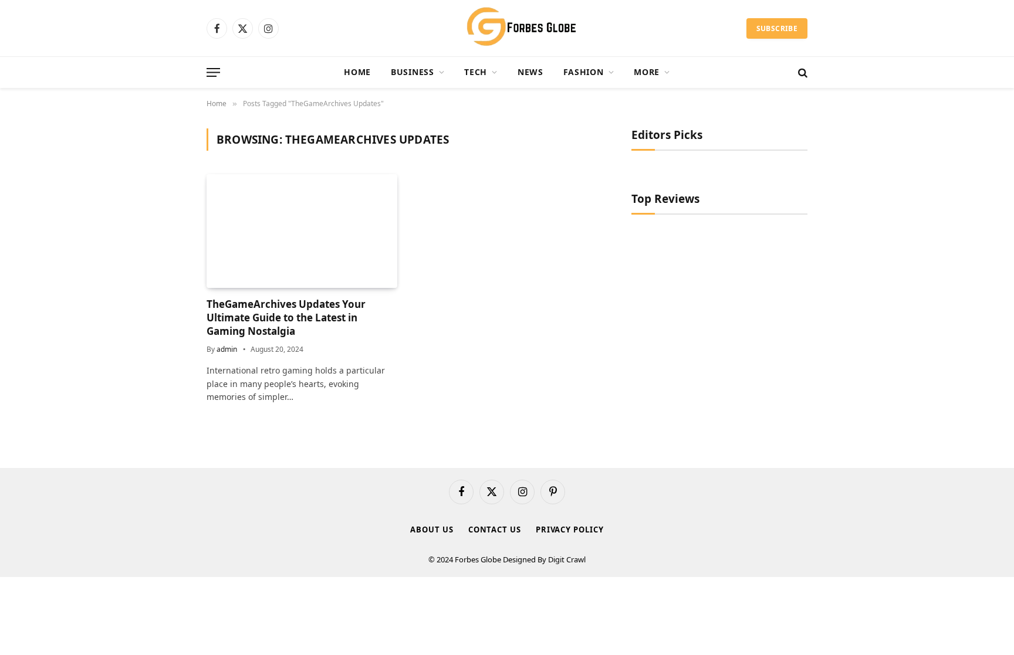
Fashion (583, 71)
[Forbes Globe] (506, 28)
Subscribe (776, 28)
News (530, 71)
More (647, 71)
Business (412, 71)
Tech (475, 71)
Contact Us (494, 529)
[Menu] (213, 72)
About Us (431, 529)
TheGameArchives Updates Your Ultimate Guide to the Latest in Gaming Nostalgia (286, 317)
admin (227, 349)
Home (357, 71)
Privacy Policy (570, 529)
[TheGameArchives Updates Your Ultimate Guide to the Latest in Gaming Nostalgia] (302, 230)
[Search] (801, 72)
